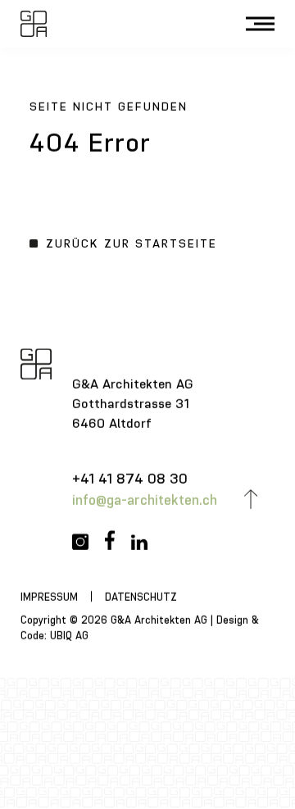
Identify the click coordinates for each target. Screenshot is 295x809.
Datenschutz (141, 597)
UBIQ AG (69, 635)
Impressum (49, 597)
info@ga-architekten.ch (144, 499)
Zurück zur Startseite (131, 243)
